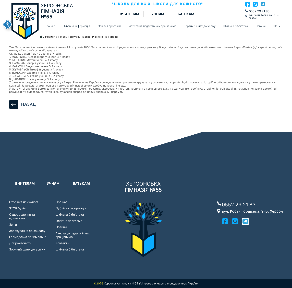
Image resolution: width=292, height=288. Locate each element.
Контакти (62, 243)
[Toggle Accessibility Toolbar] (8, 24)
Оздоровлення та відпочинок (22, 216)
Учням (157, 14)
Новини (261, 26)
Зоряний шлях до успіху (200, 26)
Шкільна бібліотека (235, 26)
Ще (275, 26)
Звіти (13, 224)
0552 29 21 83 (259, 11)
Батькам (186, 14)
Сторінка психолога (24, 202)
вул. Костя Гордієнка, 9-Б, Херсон (264, 16)
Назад (28, 104)
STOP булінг (18, 208)
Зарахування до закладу (27, 231)
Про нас (50, 26)
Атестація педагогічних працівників (152, 26)
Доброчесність (20, 243)
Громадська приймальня (27, 237)
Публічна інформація (76, 26)
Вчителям (129, 14)
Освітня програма (109, 26)
